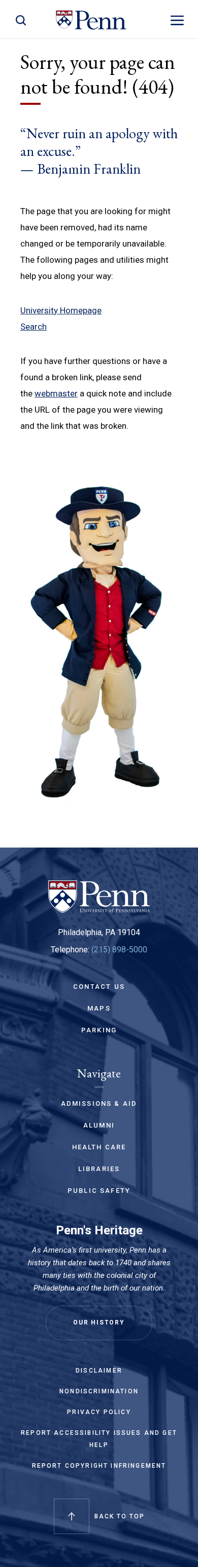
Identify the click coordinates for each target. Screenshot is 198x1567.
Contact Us (99, 986)
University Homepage (61, 310)
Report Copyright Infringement (99, 1465)
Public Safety (99, 1190)
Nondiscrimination (99, 1391)
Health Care (99, 1147)
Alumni (99, 1125)
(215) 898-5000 (119, 949)
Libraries (99, 1169)
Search (33, 327)
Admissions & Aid (99, 1103)
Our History (99, 1322)
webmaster (56, 393)
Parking (99, 1030)
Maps (99, 1008)
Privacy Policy (98, 1412)
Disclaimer (99, 1370)
